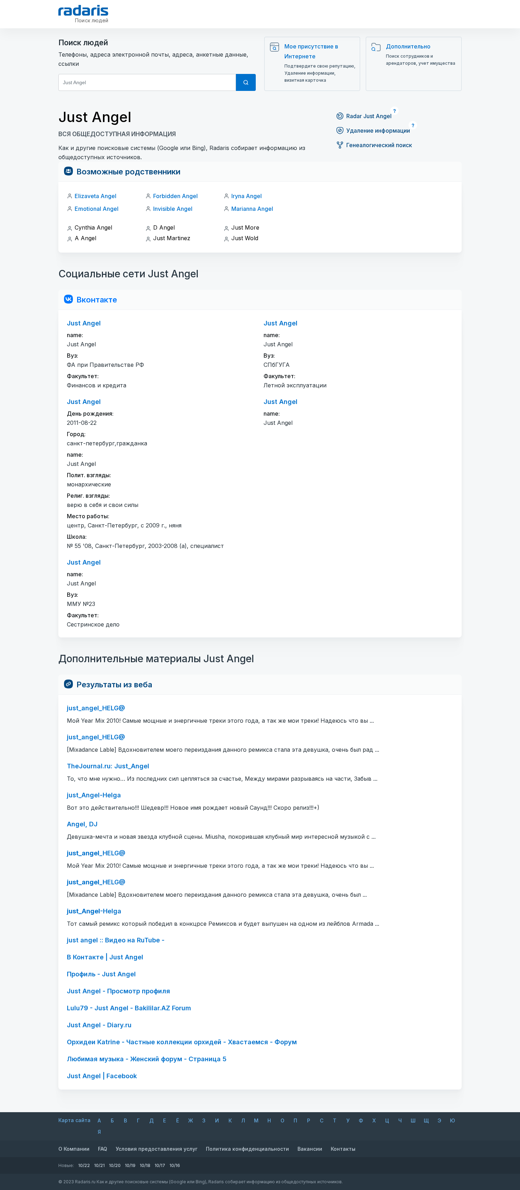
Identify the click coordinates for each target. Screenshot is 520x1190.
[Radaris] (83, 10)
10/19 (130, 1165)
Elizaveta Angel (95, 196)
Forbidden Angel (175, 196)
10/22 (84, 1165)
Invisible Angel (172, 208)
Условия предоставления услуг (156, 1149)
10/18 (145, 1165)
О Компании (73, 1149)
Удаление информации (378, 130)
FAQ (102, 1149)
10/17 (160, 1165)
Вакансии (309, 1149)
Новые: (66, 1165)
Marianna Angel (252, 208)
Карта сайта (74, 1120)
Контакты (343, 1149)
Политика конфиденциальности (247, 1149)
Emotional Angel (97, 208)
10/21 (99, 1165)
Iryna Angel (246, 196)
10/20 (115, 1165)
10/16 (174, 1165)
